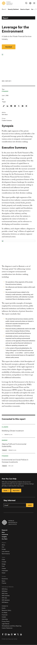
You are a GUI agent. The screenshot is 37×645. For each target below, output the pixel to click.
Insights (4, 537)
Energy (5, 440)
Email (6, 505)
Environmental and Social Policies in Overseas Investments (15, 460)
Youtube (21, 634)
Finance (5, 91)
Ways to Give (16, 490)
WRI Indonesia (6, 600)
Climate (5, 427)
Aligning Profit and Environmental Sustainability (14, 445)
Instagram (6, 634)
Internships (5, 619)
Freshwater (5, 570)
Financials (4, 615)
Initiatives (5, 534)
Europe (4, 549)
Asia (3, 547)
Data (3, 532)
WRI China (5, 593)
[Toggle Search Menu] (26, 3)
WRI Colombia (6, 595)
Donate (5, 490)
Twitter (18, 634)
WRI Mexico (5, 602)
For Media (4, 612)
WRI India (4, 598)
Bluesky (15, 634)
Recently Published (13, 9)
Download (8, 47)
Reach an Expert (24, 9)
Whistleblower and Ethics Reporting (11, 626)
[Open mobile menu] (34, 3)
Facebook (3, 634)
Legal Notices (5, 623)
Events (3, 608)
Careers (4, 617)
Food (3, 566)
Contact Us (5, 606)
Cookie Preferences (7, 628)
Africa (3, 545)
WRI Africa (4, 589)
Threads (12, 634)
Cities (3, 559)
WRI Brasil (4, 591)
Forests (4, 568)
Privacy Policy (5, 621)
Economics (5, 578)
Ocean (3, 573)
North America (6, 553)
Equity (3, 581)
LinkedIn (9, 634)
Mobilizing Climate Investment (13, 430)
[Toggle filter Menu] (30, 3)
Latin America (5, 551)
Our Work (4, 539)
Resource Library (6, 610)
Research (4, 9)
